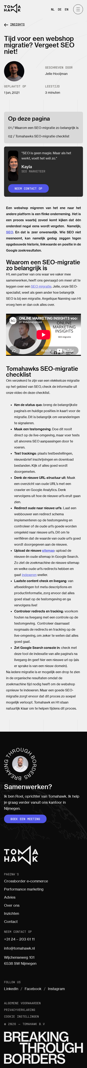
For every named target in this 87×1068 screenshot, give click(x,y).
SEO (9, 232)
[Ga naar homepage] (12, 8)
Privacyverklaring (19, 1010)
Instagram (56, 988)
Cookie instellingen (21, 1016)
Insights (17, 24)
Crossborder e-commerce (26, 881)
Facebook (33, 988)
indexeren (29, 575)
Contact (11, 921)
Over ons (11, 905)
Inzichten (11, 913)
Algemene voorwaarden (22, 1003)
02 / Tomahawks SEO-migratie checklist (38, 136)
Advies (9, 897)
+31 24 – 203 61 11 (19, 939)
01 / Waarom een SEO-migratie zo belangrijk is (43, 128)
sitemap (48, 550)
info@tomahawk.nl (19, 948)
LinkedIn (11, 988)
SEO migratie (41, 286)
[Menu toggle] (78, 9)
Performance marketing (24, 889)
